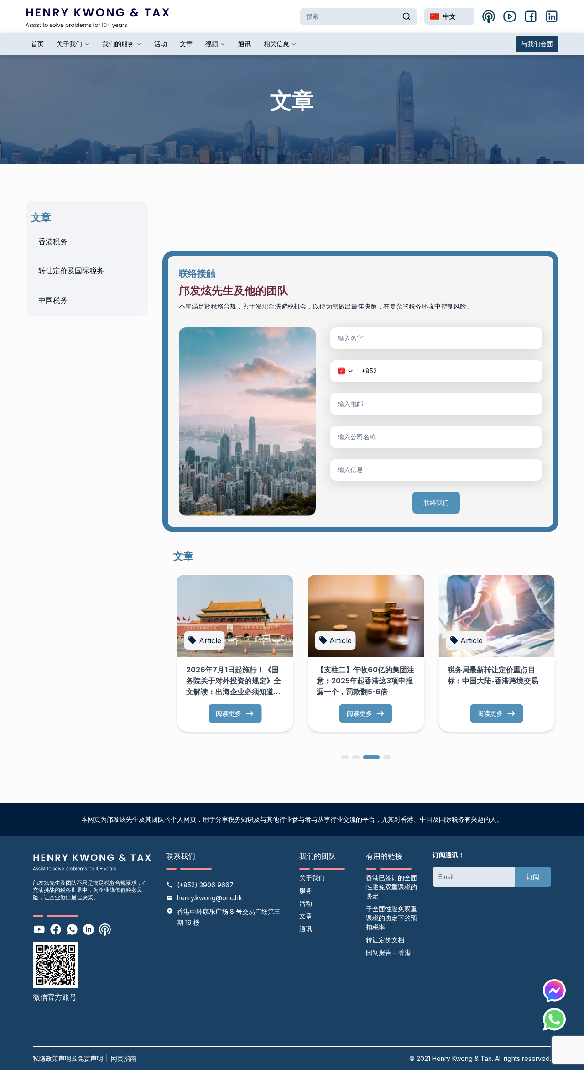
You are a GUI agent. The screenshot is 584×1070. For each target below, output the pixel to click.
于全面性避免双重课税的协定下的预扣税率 (391, 918)
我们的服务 (118, 43)
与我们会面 (537, 43)
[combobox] (449, 16)
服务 (305, 890)
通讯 (244, 43)
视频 (211, 43)
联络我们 (436, 502)
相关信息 (276, 43)
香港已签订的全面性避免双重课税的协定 (391, 887)
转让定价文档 (385, 940)
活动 (160, 43)
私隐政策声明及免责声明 (68, 1058)
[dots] (345, 756)
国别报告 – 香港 (388, 952)
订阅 (533, 877)
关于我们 (69, 43)
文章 (186, 43)
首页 (37, 43)
